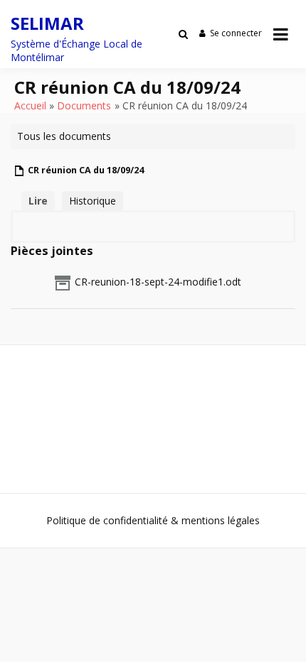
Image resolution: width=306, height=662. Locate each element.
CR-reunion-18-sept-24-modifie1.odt (158, 281)
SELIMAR (47, 23)
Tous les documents (64, 136)
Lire (38, 200)
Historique (92, 200)
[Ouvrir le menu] (280, 34)
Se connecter (236, 33)
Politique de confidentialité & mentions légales (153, 520)
